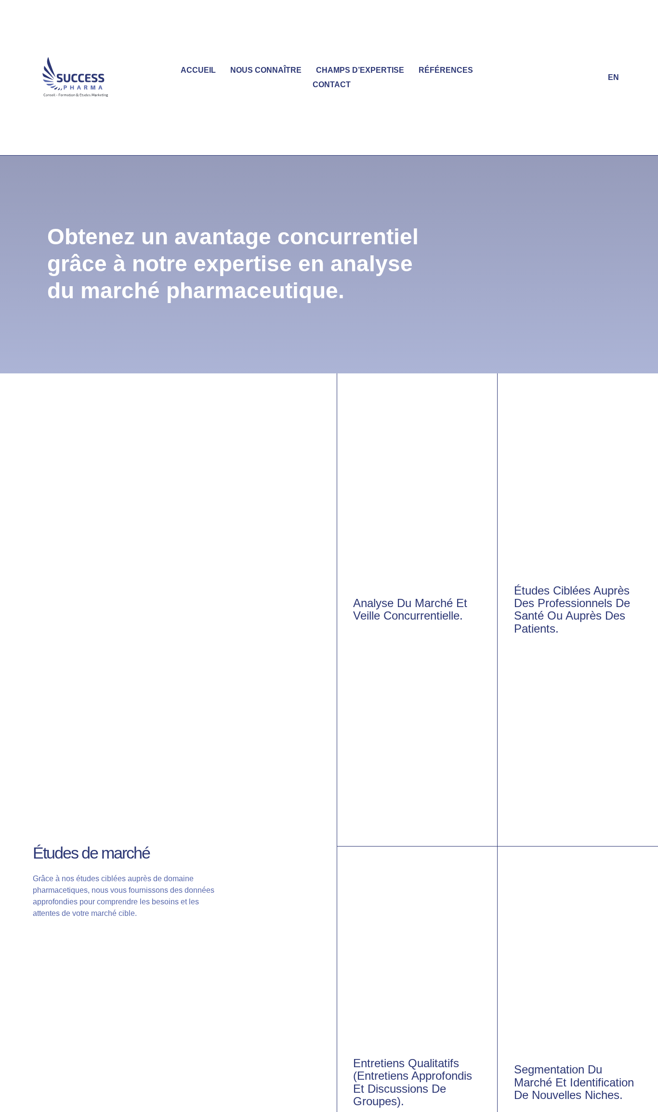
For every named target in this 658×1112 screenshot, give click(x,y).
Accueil (198, 70)
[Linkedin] (591, 77)
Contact (332, 84)
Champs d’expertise (360, 70)
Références (446, 70)
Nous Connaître (266, 70)
